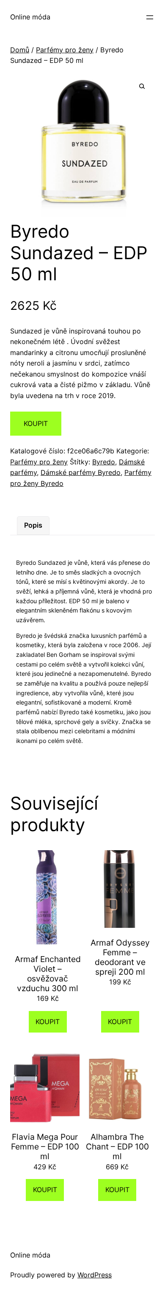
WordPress (94, 1275)
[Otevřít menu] (150, 17)
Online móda (30, 17)
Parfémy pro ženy (65, 50)
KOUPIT (36, 423)
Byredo (103, 462)
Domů (19, 50)
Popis (33, 525)
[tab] (33, 525)
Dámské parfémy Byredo (81, 472)
